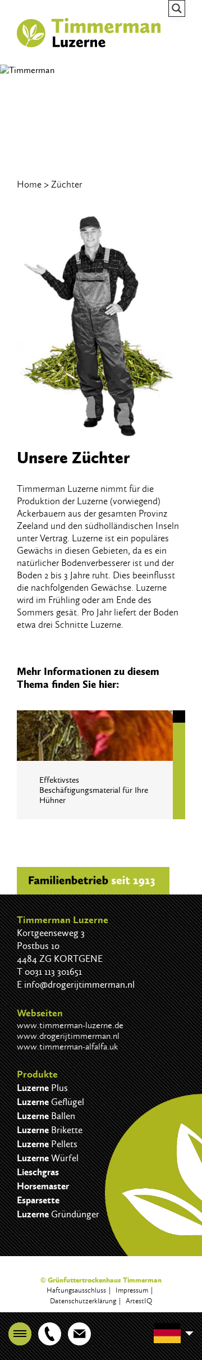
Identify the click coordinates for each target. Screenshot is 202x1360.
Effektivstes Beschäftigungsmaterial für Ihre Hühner (93, 790)
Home (29, 184)
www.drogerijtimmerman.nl (68, 1035)
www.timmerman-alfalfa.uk (67, 1046)
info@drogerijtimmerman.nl (79, 984)
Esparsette (38, 1200)
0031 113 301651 (53, 971)
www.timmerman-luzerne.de (70, 1025)
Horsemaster (43, 1186)
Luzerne (42, 1088)
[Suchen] (177, 8)
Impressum (132, 1290)
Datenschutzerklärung (83, 1301)
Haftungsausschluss (76, 1290)
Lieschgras (38, 1172)
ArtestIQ (139, 1301)
